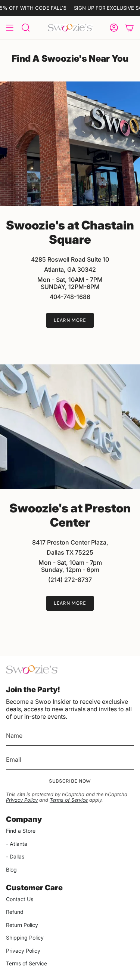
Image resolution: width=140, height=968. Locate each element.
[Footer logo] (32, 669)
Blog (11, 869)
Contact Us (19, 899)
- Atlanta (16, 844)
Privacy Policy (22, 800)
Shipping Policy (25, 937)
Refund (15, 912)
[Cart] (129, 27)
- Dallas (15, 856)
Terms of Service (69, 800)
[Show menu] (9, 27)
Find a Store (20, 830)
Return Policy (22, 925)
